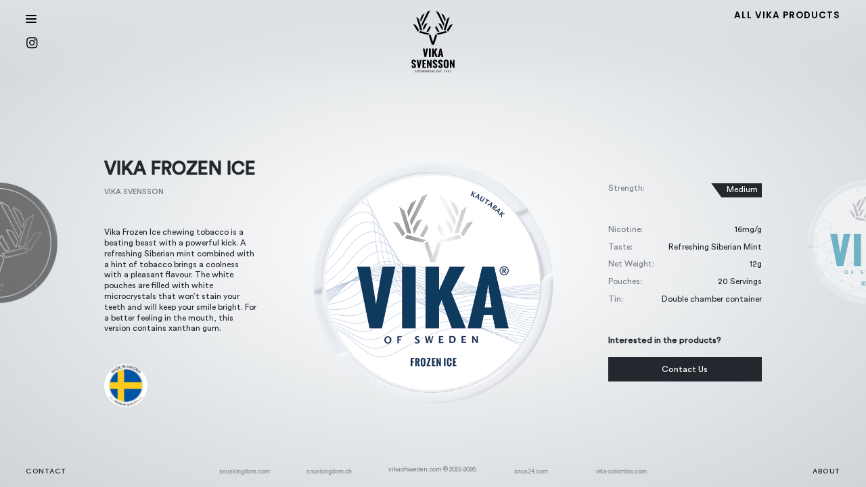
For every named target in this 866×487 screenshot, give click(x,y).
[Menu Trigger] (32, 19)
